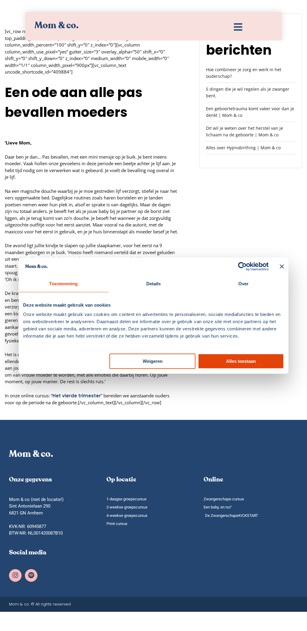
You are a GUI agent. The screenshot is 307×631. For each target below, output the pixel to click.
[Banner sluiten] (282, 266)
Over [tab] (243, 283)
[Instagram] (15, 575)
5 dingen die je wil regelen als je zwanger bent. (247, 92)
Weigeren (152, 361)
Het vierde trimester (76, 396)
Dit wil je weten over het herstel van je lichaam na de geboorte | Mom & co (244, 131)
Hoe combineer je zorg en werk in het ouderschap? (243, 73)
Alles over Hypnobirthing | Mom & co (243, 147)
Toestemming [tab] (63, 283)
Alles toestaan (241, 361)
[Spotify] (31, 575)
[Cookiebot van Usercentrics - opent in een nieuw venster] (242, 266)
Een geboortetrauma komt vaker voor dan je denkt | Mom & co (250, 112)
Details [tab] (153, 283)
